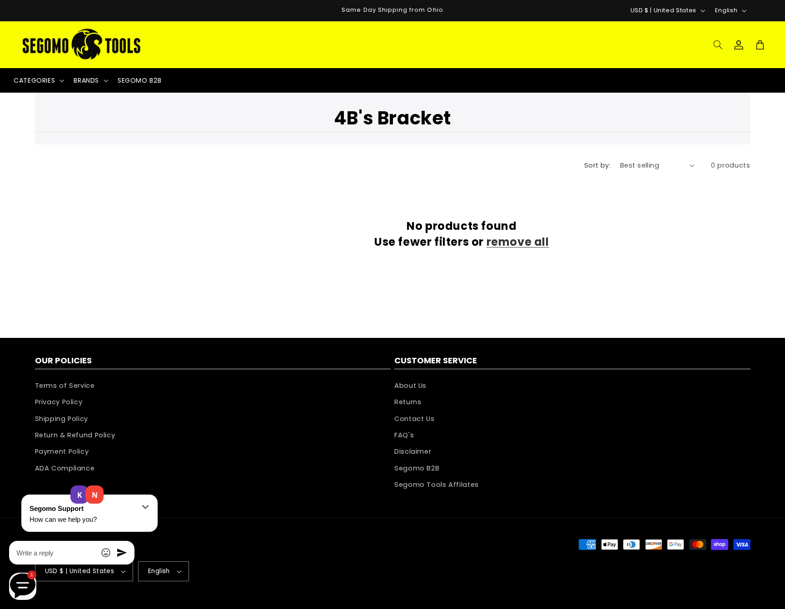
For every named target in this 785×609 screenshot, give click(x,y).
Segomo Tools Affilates (436, 484)
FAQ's (404, 435)
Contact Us (414, 418)
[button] (717, 44)
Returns (407, 401)
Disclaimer (412, 451)
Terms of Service (65, 385)
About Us (410, 385)
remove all (518, 241)
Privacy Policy (59, 401)
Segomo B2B (416, 468)
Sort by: (597, 165)
